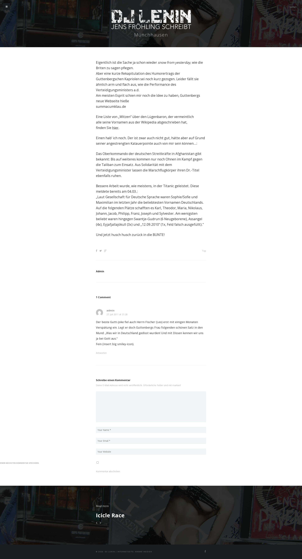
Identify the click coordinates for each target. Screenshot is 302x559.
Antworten (101, 352)
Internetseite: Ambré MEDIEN (134, 552)
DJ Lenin (110, 552)
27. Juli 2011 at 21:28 (116, 314)
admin (110, 310)
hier (115, 128)
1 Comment (103, 297)
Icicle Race (110, 515)
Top (204, 250)
